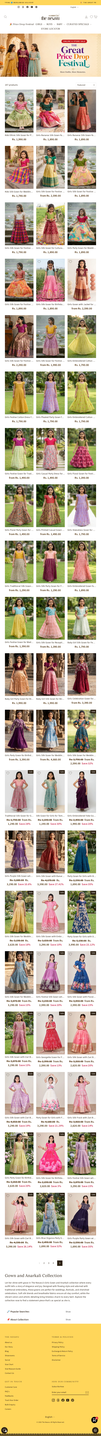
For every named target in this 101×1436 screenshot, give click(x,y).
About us (8, 1342)
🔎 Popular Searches (39, 1311)
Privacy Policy (57, 1342)
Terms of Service (58, 1355)
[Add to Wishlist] (8, 92)
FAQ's (7, 1391)
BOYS (50, 24)
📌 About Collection (39, 1319)
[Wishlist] (91, 17)
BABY (60, 24)
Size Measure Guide (13, 1369)
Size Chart (9, 1364)
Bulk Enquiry (10, 1404)
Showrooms (10, 1355)
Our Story (9, 1347)
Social (7, 1360)
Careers (8, 1409)
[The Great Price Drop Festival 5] (50, 55)
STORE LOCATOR (50, 28)
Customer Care (11, 1387)
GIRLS (39, 24)
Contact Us (9, 1373)
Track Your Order (11, 1400)
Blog (7, 1351)
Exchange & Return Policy (62, 1351)
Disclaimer (56, 1360)
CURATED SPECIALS (78, 24)
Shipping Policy (58, 1347)
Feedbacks (9, 1396)
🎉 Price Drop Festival (22, 24)
